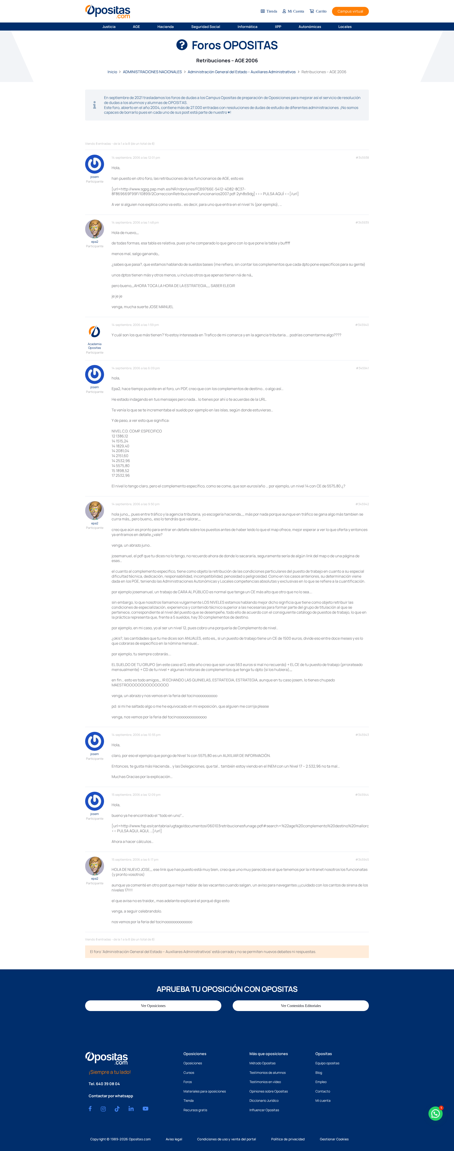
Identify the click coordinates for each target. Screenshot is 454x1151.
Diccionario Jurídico (264, 1100)
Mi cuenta (323, 1100)
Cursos (188, 1072)
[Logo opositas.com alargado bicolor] (107, 11)
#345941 (362, 368)
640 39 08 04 (108, 1083)
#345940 (362, 325)
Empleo (321, 1081)
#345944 (362, 795)
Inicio (112, 71)
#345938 (362, 158)
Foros (187, 1081)
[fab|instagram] (103, 1109)
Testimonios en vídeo (265, 1081)
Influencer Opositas (264, 1110)
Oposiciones (192, 1063)
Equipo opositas (327, 1063)
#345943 (362, 735)
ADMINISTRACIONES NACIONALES (152, 71)
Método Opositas (262, 1063)
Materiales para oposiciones (204, 1091)
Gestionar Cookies (334, 1139)
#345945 (362, 860)
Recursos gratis (195, 1110)
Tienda (188, 1100)
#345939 (362, 222)
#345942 (362, 504)
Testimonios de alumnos (267, 1072)
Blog (318, 1072)
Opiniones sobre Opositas (268, 1091)
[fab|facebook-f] (90, 1108)
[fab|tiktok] (117, 1109)
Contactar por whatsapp (111, 1095)
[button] (118, 26)
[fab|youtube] (145, 1108)
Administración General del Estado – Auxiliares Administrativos (242, 71)
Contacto (322, 1091)
